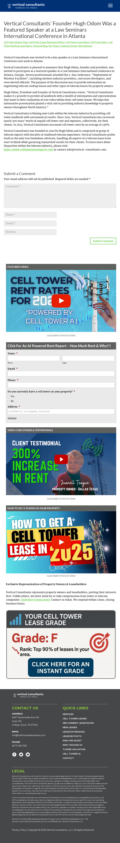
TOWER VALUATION (74, 749)
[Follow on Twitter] (21, 754)
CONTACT (68, 758)
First (10, 363)
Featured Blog (40, 46)
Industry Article (69, 46)
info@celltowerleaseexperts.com (28, 735)
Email (13, 368)
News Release (85, 46)
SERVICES (68, 714)
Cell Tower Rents (98, 42)
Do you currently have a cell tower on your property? (41, 391)
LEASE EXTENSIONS (74, 731)
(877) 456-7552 (19, 745)
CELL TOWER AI (71, 753)
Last (64, 363)
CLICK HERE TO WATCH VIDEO (61, 336)
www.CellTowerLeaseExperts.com (69, 819)
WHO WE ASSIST (72, 740)
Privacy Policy (19, 830)
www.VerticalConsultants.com (32, 821)
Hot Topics (54, 46)
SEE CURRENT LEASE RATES (78, 723)
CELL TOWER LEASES (75, 718)
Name (13, 353)
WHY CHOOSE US (72, 745)
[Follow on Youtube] (27, 754)
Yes (12, 396)
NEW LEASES (70, 727)
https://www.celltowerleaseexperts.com (28, 149)
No (12, 401)
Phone (13, 380)
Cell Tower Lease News (77, 42)
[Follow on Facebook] (14, 754)
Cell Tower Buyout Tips (16, 42)
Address (14, 406)
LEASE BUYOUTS (72, 736)
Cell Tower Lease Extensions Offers (47, 42)
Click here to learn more (35, 600)
